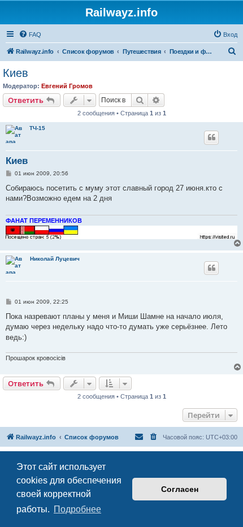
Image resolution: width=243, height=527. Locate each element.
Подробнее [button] (77, 509)
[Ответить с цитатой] (211, 137)
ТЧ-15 (37, 128)
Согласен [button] (179, 489)
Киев (15, 73)
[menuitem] (30, 34)
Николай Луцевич (55, 259)
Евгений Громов (67, 86)
